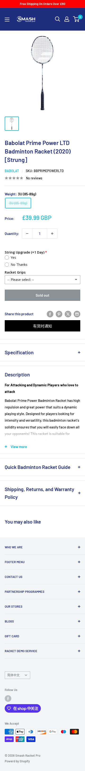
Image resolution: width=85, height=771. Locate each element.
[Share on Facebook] (50, 313)
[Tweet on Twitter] (68, 313)
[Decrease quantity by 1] (27, 233)
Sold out (42, 295)
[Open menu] (7, 19)
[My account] (66, 19)
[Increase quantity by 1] (52, 233)
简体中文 (13, 675)
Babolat (12, 171)
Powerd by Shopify (17, 761)
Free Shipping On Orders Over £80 (42, 4)
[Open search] (57, 19)
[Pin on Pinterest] (59, 313)
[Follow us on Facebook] (8, 698)
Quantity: (12, 233)
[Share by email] (77, 313)
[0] (76, 19)
